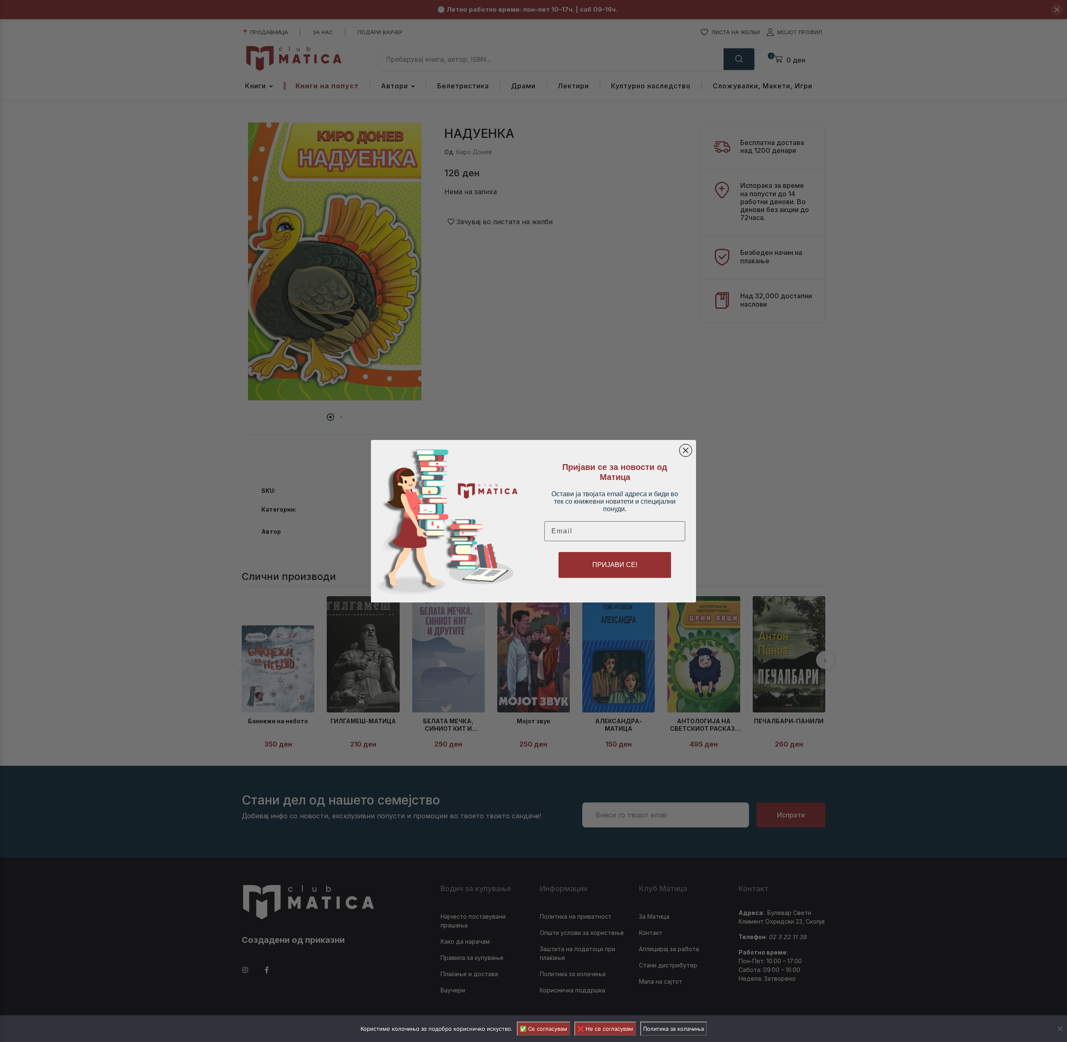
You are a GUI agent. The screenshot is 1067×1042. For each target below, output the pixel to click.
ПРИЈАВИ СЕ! (614, 564)
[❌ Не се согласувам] (1060, 1029)
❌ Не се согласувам (605, 1028)
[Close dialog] (685, 450)
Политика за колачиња (673, 1028)
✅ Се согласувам (543, 1028)
